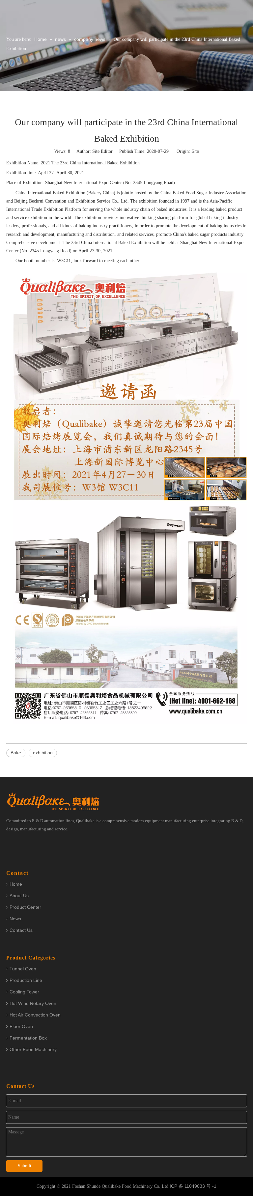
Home (16, 884)
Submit (24, 1165)
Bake (16, 752)
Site (195, 151)
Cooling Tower (24, 991)
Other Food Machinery (33, 1049)
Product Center (25, 907)
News (15, 918)
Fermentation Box (28, 1038)
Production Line (26, 980)
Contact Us (21, 930)
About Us (19, 895)
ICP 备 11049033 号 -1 (193, 1186)
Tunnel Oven (23, 968)
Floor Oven (21, 1026)
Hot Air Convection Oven (35, 1014)
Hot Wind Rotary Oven (33, 1003)
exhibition (43, 752)
